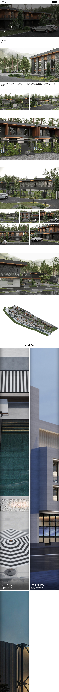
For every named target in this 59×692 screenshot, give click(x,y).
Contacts (49, 1)
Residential (24, 1)
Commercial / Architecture (13, 9)
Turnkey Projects (40, 1)
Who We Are (29, 1)
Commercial (19, 1)
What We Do (34, 1)
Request (54, 1)
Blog (45, 1)
